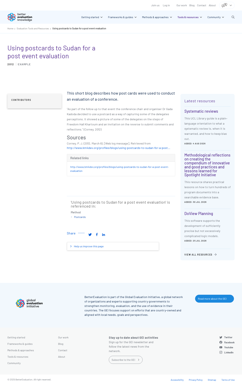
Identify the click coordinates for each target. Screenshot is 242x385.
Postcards (80, 216)
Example (24, 64)
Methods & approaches (20, 350)
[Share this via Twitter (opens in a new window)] (90, 234)
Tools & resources (17, 356)
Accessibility (177, 379)
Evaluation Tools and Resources (33, 28)
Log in (166, 5)
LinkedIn (228, 352)
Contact (201, 5)
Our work (181, 5)
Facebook (229, 342)
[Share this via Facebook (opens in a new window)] (97, 234)
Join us (155, 5)
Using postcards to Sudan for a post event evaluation (79, 28)
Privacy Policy (195, 379)
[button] (233, 17)
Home (10, 28)
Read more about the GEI (212, 298)
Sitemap (212, 379)
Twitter (228, 337)
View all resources (198, 254)
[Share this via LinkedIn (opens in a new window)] (104, 234)
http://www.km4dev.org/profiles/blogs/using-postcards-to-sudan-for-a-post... (118, 148)
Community (14, 363)
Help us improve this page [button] (88, 246)
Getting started (16, 337)
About (212, 5)
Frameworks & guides (20, 343)
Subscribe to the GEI (123, 359)
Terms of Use (228, 379)
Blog (192, 5)
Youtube (228, 347)
